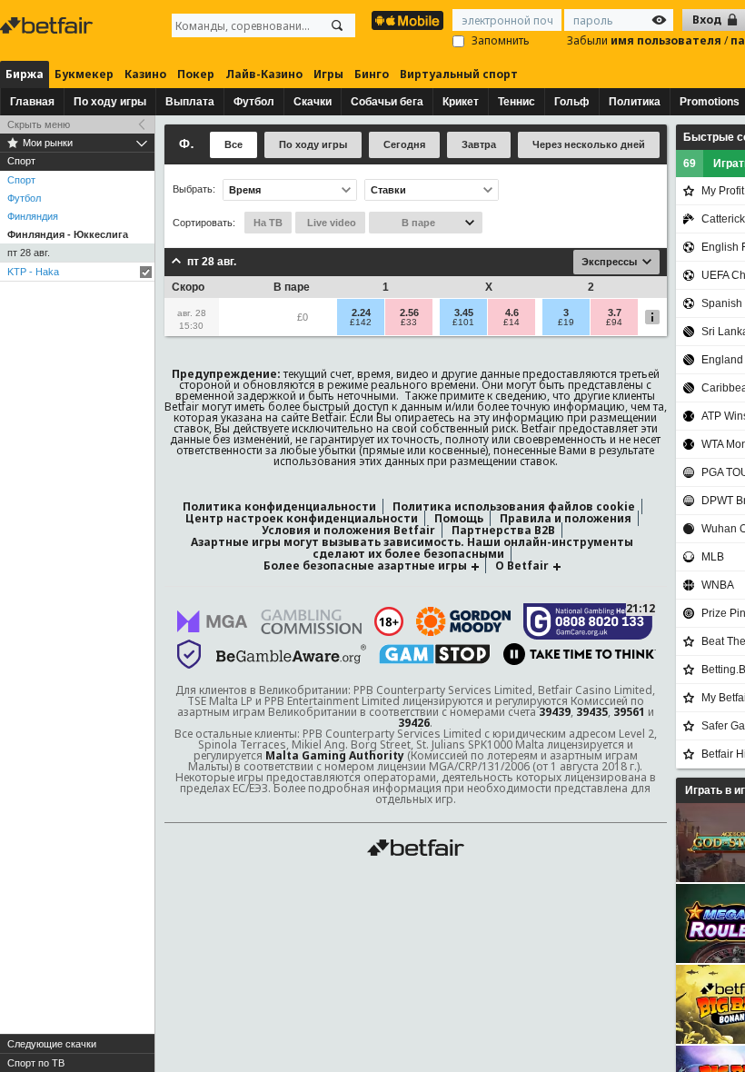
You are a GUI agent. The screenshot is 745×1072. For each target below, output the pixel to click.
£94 (614, 322)
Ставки (388, 189)
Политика (635, 101)
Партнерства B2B (503, 530)
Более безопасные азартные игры (365, 565)
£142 (361, 322)
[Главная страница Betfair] (48, 25)
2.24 (361, 312)
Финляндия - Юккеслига (67, 234)
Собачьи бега (387, 101)
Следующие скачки (51, 1043)
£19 (566, 322)
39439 (555, 712)
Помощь (458, 518)
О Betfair (522, 565)
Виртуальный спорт (459, 74)
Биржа (24, 74)
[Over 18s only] (388, 621)
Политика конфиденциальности (279, 506)
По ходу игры (110, 101)
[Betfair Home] (415, 847)
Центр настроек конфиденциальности (301, 518)
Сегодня (404, 144)
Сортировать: (204, 222)
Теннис (516, 101)
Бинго (371, 74)
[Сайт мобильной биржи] (407, 20)
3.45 (463, 312)
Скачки (312, 101)
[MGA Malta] (212, 621)
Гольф (572, 101)
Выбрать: (194, 189)
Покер (195, 74)
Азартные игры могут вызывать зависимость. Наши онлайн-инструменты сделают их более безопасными (412, 547)
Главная (32, 101)
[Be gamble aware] (291, 654)
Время (245, 189)
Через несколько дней (588, 144)
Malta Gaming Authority (334, 755)
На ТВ (268, 222)
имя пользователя (667, 40)
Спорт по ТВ (36, 1062)
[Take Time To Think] (579, 654)
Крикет (460, 101)
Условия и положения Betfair (348, 530)
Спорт (21, 179)
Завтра (479, 144)
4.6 (512, 312)
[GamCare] (588, 621)
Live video (330, 222)
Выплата (189, 101)
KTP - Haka (33, 271)
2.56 (409, 312)
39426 (414, 722)
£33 (409, 322)
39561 (629, 712)
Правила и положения (565, 518)
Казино (145, 74)
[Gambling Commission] (311, 622)
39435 (592, 712)
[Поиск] (337, 25)
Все (233, 144)
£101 (463, 322)
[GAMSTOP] (435, 654)
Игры (328, 74)
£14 (511, 322)
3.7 (614, 312)
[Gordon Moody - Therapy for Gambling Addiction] (463, 621)
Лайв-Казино (264, 74)
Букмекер (84, 74)
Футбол (253, 101)
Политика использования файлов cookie (513, 506)
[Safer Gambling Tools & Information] (189, 654)
